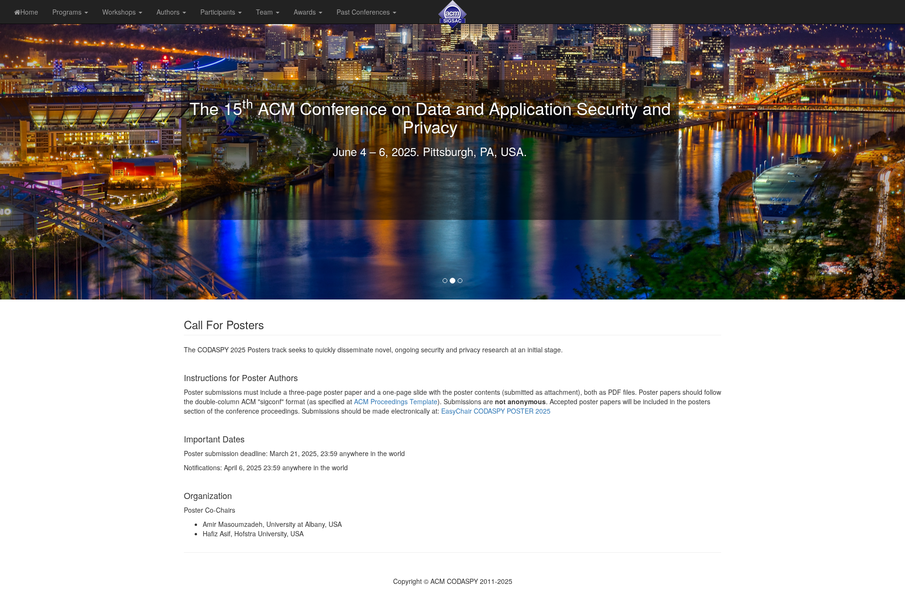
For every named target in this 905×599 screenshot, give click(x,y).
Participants (218, 12)
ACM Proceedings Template (395, 401)
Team (265, 12)
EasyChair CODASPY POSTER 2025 (496, 411)
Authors (168, 12)
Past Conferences (364, 12)
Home (29, 12)
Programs (67, 12)
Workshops (120, 12)
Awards (306, 12)
